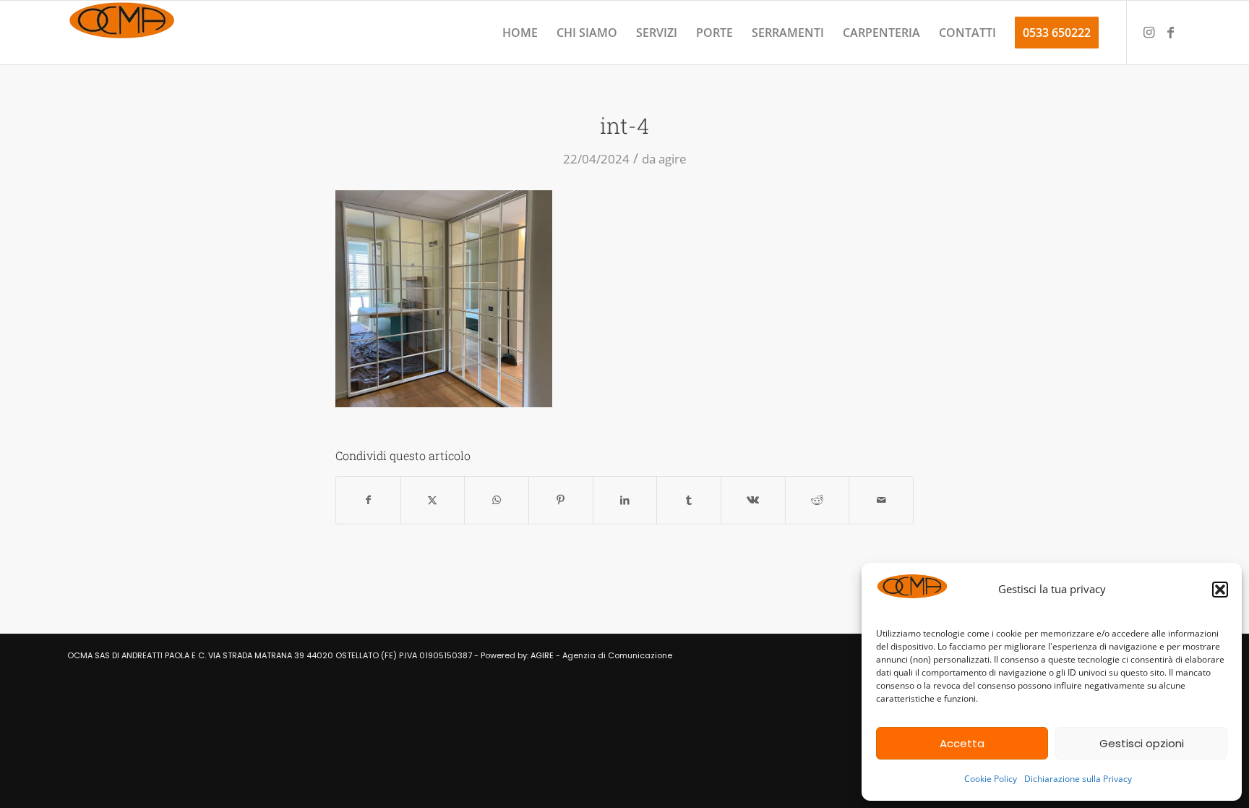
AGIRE (542, 655)
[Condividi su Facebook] (368, 500)
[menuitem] (520, 32)
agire (672, 158)
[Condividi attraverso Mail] (881, 500)
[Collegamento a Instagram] (1149, 32)
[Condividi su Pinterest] (561, 500)
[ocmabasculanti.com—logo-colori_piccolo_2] (121, 32)
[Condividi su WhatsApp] (496, 500)
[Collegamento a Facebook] (1171, 32)
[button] (1220, 589)
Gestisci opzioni (1141, 743)
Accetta (962, 743)
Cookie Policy (990, 779)
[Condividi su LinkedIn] (625, 500)
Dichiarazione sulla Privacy (1078, 779)
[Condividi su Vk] (753, 500)
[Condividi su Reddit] (817, 500)
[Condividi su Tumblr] (689, 500)
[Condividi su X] (433, 500)
